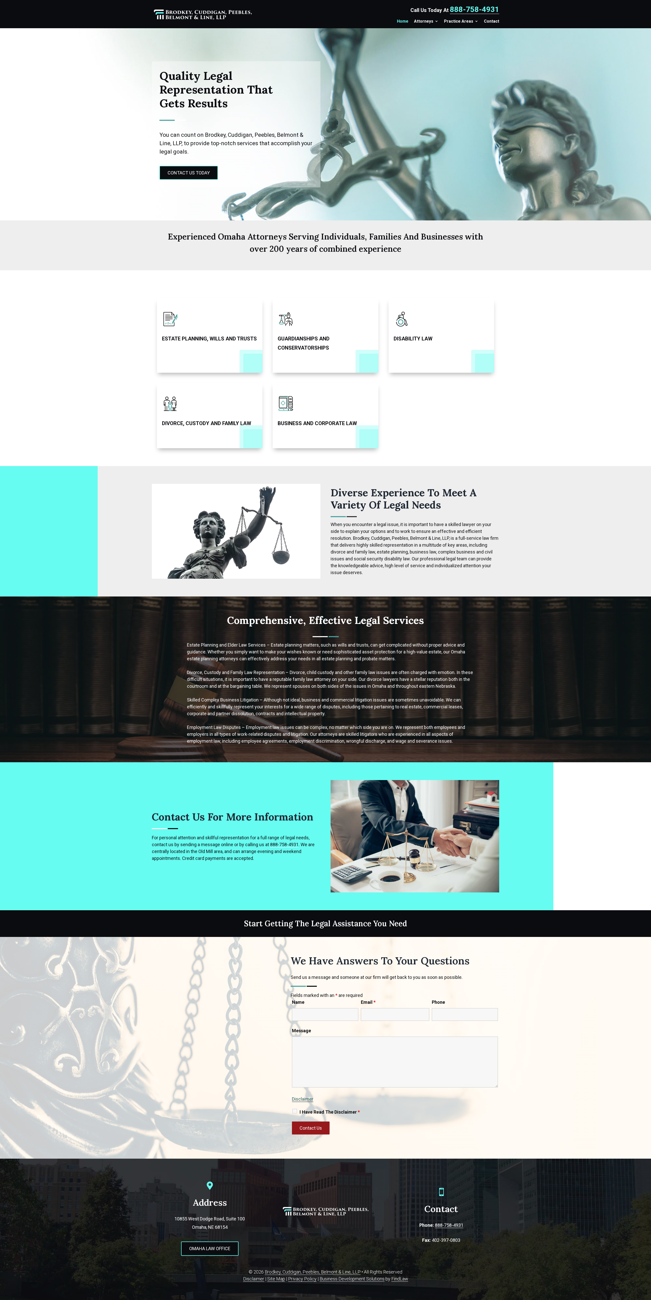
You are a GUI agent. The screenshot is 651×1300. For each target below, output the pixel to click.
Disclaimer (302, 1099)
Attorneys (423, 21)
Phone (438, 1002)
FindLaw (399, 1278)
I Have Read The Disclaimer (330, 1112)
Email (368, 1002)
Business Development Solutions (352, 1278)
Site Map (276, 1278)
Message (301, 1030)
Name (298, 1002)
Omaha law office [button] (209, 1248)
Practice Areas (458, 21)
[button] (642, 1291)
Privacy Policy (302, 1278)
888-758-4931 (474, 9)
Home (402, 21)
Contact (491, 21)
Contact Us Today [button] (189, 172)
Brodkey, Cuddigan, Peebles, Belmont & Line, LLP (313, 1272)
